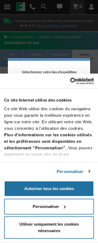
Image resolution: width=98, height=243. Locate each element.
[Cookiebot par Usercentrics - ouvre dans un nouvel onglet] (71, 81)
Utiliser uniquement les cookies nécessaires (49, 227)
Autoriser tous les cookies (49, 188)
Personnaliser (70, 171)
